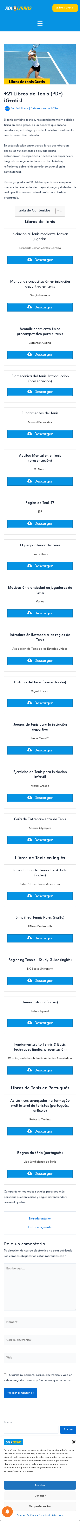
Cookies (21, 1515)
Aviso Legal (57, 1515)
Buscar (8, 1422)
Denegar (40, 1495)
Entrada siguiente (39, 1227)
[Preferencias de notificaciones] (7, 1511)
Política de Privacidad (38, 1515)
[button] (74, 1442)
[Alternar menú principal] (40, 23)
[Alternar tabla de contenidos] (56, 211)
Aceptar (40, 1485)
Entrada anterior (40, 1218)
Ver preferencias (40, 1506)
